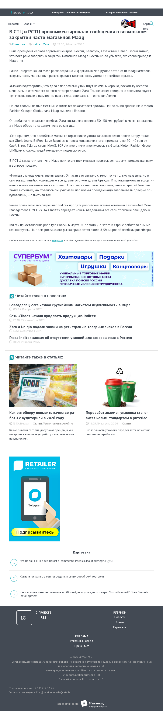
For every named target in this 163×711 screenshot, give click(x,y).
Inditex (37, 44)
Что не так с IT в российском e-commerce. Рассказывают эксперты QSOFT (68, 561)
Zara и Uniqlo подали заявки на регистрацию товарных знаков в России (70, 326)
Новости (13, 24)
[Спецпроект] (128, 21)
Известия (18, 44)
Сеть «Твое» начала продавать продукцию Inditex (52, 315)
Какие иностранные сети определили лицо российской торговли (62, 576)
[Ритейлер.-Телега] (34, 458)
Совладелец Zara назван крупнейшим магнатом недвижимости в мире (70, 304)
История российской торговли (122, 12)
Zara (46, 44)
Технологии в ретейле (58, 423)
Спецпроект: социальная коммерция (71, 12)
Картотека (119, 627)
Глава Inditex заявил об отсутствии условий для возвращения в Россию (70, 337)
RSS (43, 617)
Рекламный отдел (81, 641)
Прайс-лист (81, 646)
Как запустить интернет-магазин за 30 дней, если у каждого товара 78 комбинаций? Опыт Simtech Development (84, 594)
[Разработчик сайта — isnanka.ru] (94, 704)
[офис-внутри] (81, 253)
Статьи (28, 24)
